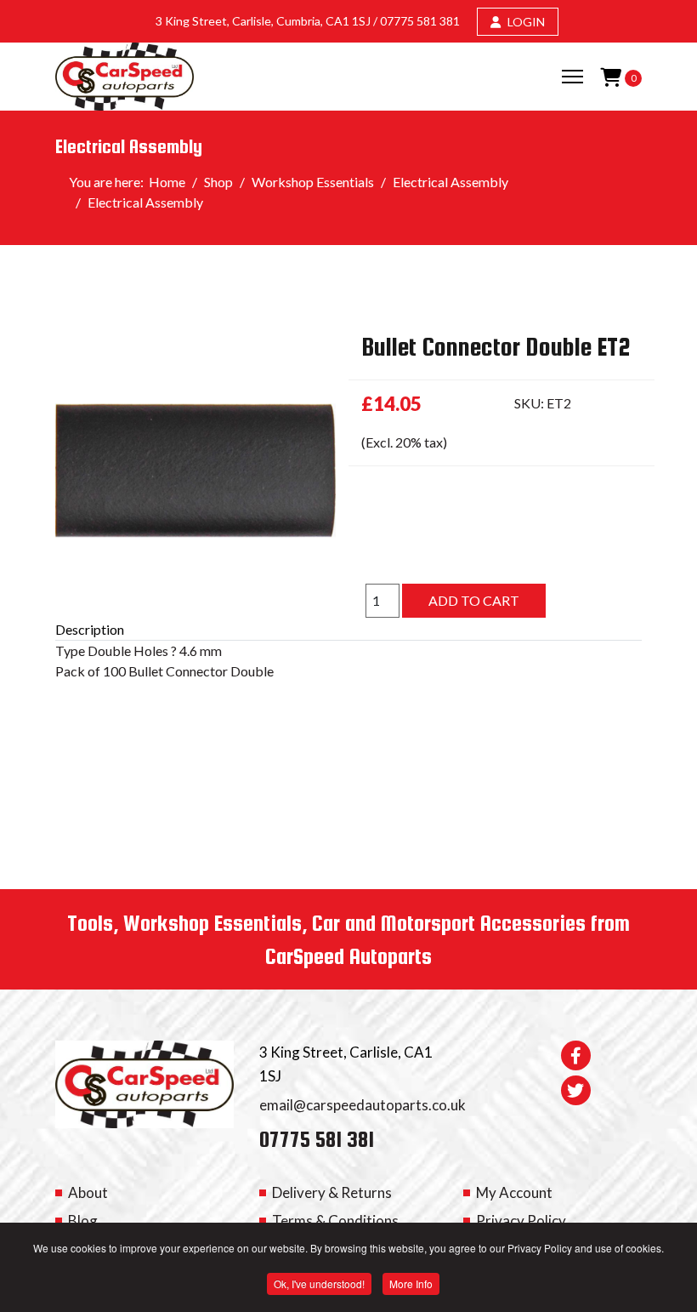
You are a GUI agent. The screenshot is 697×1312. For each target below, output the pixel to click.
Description (89, 629)
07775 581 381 (420, 21)
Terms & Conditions (335, 1220)
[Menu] (572, 76)
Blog (83, 1220)
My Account (514, 1192)
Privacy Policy (521, 1220)
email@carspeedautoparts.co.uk (362, 1105)
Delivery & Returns (332, 1192)
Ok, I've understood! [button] (319, 1283)
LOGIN (525, 21)
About (88, 1192)
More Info (411, 1283)
